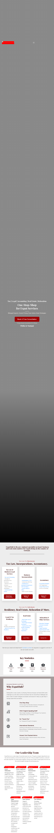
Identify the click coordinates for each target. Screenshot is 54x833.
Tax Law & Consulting (9, 577)
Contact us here (27, 648)
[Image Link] (8, 42)
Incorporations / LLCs (27, 580)
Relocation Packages (44, 623)
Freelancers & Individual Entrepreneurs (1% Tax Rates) (26, 585)
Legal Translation (43, 628)
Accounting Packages (44, 583)
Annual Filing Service (44, 587)
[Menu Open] (33, 42)
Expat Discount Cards (44, 630)
